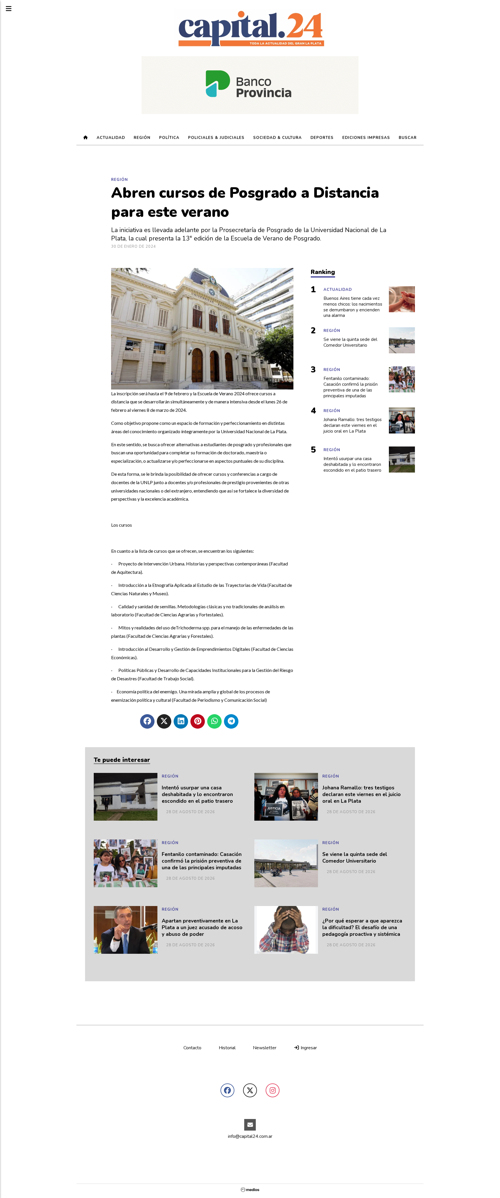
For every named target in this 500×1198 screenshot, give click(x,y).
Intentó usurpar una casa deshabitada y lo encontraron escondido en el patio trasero (197, 794)
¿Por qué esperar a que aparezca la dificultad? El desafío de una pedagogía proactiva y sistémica (362, 928)
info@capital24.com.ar (250, 1136)
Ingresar (308, 1048)
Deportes (322, 137)
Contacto (192, 1048)
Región (142, 137)
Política (169, 137)
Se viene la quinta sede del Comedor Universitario (354, 857)
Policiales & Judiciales (216, 137)
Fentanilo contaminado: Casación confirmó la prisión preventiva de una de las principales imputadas (202, 861)
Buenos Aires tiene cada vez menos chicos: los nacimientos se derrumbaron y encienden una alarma (352, 307)
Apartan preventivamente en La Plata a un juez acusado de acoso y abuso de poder (202, 928)
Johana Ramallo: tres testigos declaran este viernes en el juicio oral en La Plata (361, 794)
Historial (227, 1048)
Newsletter (264, 1048)
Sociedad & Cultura (277, 137)
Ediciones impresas (366, 137)
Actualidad (111, 137)
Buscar (408, 137)
